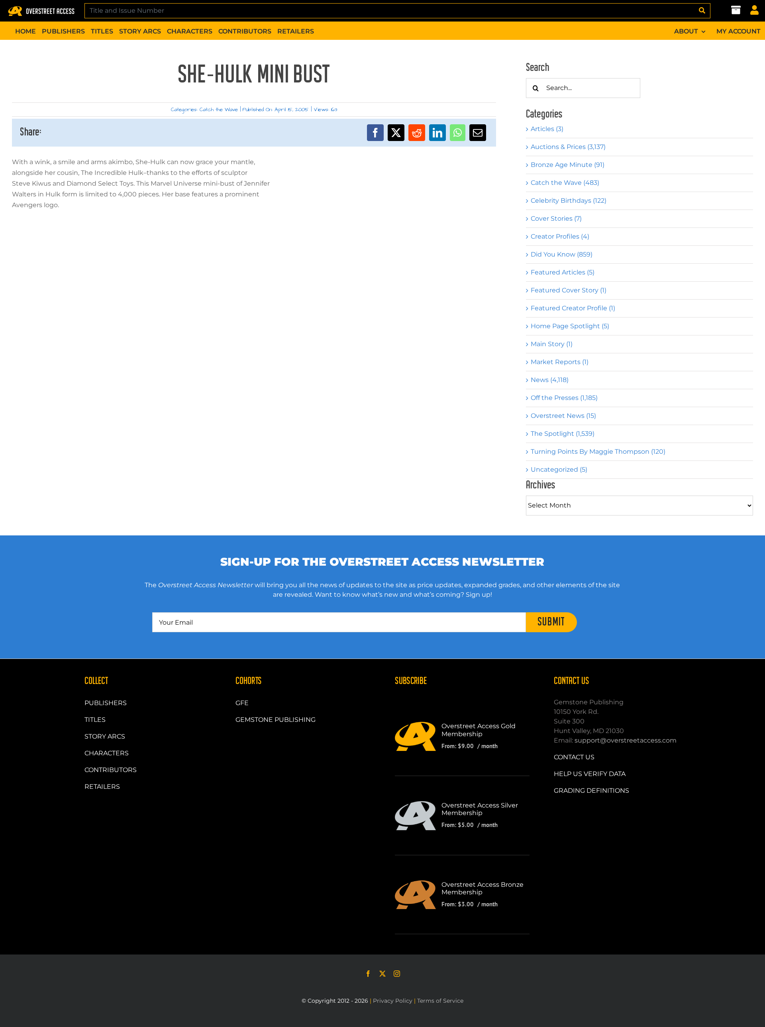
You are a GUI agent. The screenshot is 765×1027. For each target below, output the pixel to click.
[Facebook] (375, 132)
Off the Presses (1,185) (564, 398)
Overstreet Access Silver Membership (479, 809)
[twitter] (382, 973)
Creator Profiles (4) (560, 236)
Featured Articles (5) (562, 272)
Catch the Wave (219, 109)
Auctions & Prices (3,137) (568, 147)
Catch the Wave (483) (565, 182)
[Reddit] (416, 132)
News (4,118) (550, 380)
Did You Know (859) (561, 254)
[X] (396, 132)
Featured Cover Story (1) (568, 290)
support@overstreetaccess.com (626, 740)
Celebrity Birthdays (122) (568, 200)
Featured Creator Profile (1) (573, 308)
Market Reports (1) (559, 362)
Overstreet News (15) (563, 415)
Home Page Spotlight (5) (570, 326)
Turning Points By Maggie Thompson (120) (598, 451)
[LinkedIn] (437, 132)
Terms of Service (440, 1001)
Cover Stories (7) (556, 218)
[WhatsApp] (457, 132)
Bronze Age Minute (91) (567, 165)
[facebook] (368, 973)
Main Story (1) (552, 344)
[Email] (477, 132)
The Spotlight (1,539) (562, 433)
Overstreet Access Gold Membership (478, 729)
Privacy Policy (392, 1001)
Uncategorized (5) (559, 469)
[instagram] (397, 973)
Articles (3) (547, 129)
